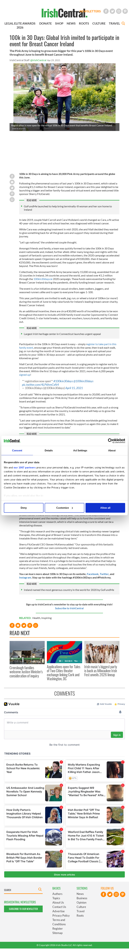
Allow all (105, 507)
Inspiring (46, 617)
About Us (58, 902)
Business (82, 898)
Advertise (58, 911)
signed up (24, 374)
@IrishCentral (38, 60)
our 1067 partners (25, 467)
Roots (80, 915)
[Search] (123, 24)
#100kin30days (63, 381)
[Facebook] (106, 11)
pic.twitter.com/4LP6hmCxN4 (40, 384)
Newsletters (90, 11)
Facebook (93, 573)
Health (36, 617)
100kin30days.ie (42, 278)
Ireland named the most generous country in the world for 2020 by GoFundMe (69, 589)
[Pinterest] (125, 11)
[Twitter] (112, 11)
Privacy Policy (61, 915)
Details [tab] (49, 450)
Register (57, 928)
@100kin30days (83, 381)
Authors (57, 894)
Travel (80, 911)
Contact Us (59, 907)
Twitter (104, 573)
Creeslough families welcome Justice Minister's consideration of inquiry (26, 672)
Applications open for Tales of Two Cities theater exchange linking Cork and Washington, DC (63, 673)
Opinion (81, 902)
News (80, 894)
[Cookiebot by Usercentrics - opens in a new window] (110, 440)
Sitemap (57, 933)
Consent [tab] (17, 450)
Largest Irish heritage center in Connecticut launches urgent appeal (62, 333)
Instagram (25, 577)
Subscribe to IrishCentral (69, 608)
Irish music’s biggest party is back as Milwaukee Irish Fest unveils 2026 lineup (100, 671)
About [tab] (112, 450)
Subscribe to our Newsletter (23, 909)
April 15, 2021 (74, 388)
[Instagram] (118, 11)
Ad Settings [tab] (80, 450)
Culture (81, 907)
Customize (62, 507)
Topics (56, 898)
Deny (24, 507)
